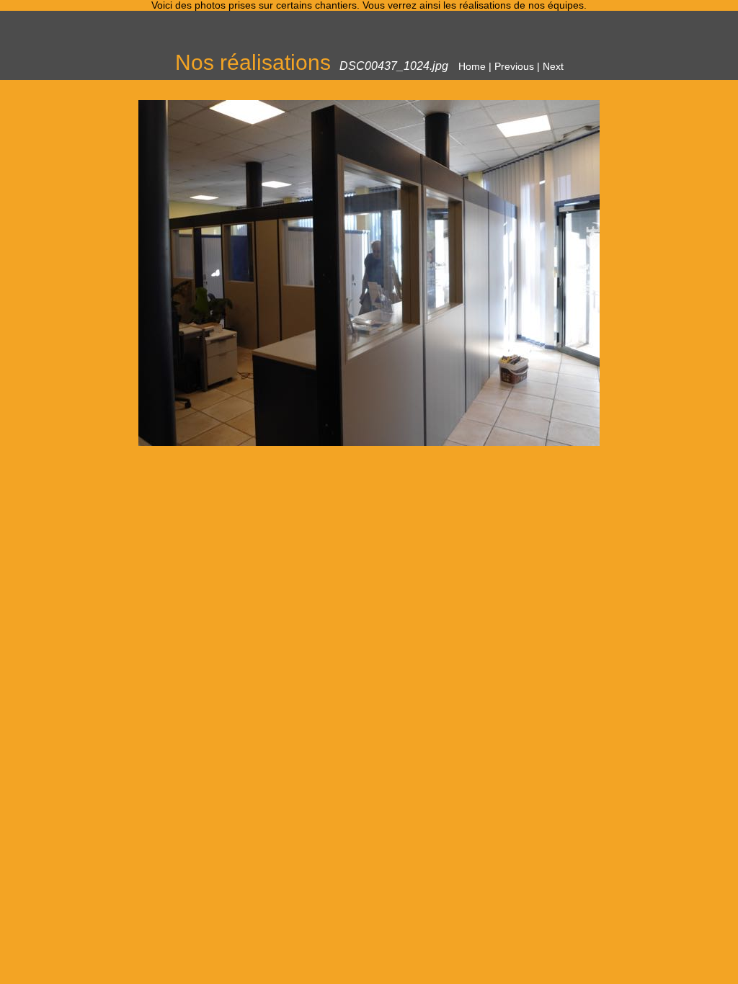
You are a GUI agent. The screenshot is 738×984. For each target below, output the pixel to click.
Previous (514, 66)
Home (472, 66)
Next (553, 66)
